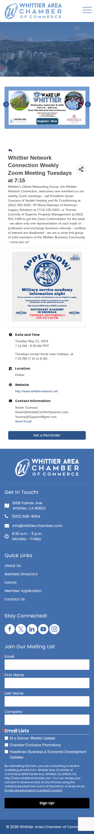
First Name (14, 675)
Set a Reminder (47, 435)
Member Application (23, 590)
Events (11, 582)
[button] (86, 10)
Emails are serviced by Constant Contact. (34, 790)
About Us (13, 565)
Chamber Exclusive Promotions (35, 744)
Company (13, 712)
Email (9, 656)
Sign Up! (47, 803)
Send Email (23, 421)
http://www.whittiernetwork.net (36, 391)
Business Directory (21, 574)
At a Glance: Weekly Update (32, 738)
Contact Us (15, 599)
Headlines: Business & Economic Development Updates (48, 754)
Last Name (14, 693)
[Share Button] (81, 169)
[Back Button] (10, 151)
